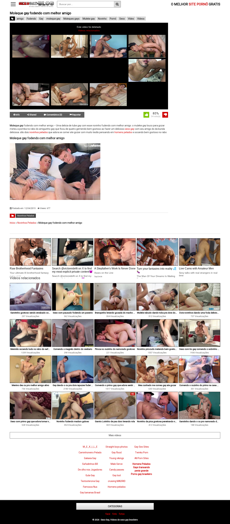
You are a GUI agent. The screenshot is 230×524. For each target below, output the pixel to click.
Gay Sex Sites (141, 446)
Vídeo (131, 18)
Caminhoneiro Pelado (90, 452)
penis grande (142, 470)
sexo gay (129, 129)
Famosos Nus (90, 486)
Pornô (113, 18)
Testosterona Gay (90, 481)
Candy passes (116, 469)
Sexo (122, 18)
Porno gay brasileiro (141, 474)
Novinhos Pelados (25, 216)
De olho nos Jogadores (90, 469)
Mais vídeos (115, 435)
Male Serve (117, 464)
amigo (20, 18)
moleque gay (53, 18)
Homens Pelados (142, 464)
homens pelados (123, 132)
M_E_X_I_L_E (90, 446)
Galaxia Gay (90, 458)
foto (114, 514)
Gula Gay (90, 475)
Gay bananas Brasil (90, 492)
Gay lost (116, 475)
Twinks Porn (141, 452)
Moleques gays (71, 18)
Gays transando (141, 467)
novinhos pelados (38, 132)
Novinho (102, 18)
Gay (41, 18)
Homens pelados (117, 486)
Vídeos (140, 18)
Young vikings (116, 458)
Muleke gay (89, 18)
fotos (122, 514)
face (107, 514)
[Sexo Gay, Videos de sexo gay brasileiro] (36, 6)
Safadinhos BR (90, 464)
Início (12, 222)
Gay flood (117, 452)
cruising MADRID (116, 481)
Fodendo (31, 18)
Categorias (115, 506)
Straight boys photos (117, 446)
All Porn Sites (142, 458)
